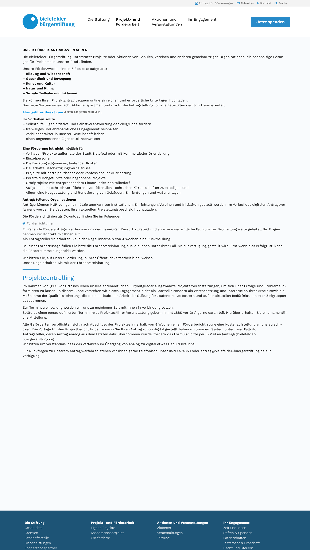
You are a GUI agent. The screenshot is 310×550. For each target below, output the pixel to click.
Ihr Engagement (202, 19)
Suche (282, 3)
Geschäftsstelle (37, 538)
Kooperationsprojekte (107, 533)
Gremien (31, 533)
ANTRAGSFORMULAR (82, 112)
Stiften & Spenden (237, 533)
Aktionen (164, 528)
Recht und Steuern (238, 548)
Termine (163, 538)
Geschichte (34, 528)
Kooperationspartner (41, 548)
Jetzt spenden (270, 21)
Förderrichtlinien (40, 223)
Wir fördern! (100, 538)
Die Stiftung (99, 19)
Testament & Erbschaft (241, 543)
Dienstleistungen (38, 543)
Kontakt (265, 3)
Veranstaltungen (170, 533)
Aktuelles (247, 3)
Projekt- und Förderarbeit (128, 21)
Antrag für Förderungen (215, 3)
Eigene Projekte (103, 528)
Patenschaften (234, 538)
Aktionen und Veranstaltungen (166, 21)
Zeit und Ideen (234, 528)
